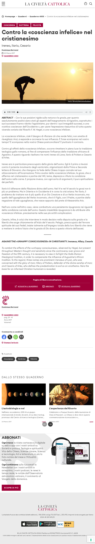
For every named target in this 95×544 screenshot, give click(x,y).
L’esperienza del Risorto (63, 408)
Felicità (37, 25)
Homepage (10, 16)
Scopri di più (11, 488)
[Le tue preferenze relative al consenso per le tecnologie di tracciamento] (91, 540)
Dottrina (24, 25)
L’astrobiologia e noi (13, 408)
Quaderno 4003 (37, 16)
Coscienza (9, 25)
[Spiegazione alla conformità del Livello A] (65, 524)
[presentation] (44, 424)
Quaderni (22, 16)
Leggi (44, 421)
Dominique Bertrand (10, 50)
